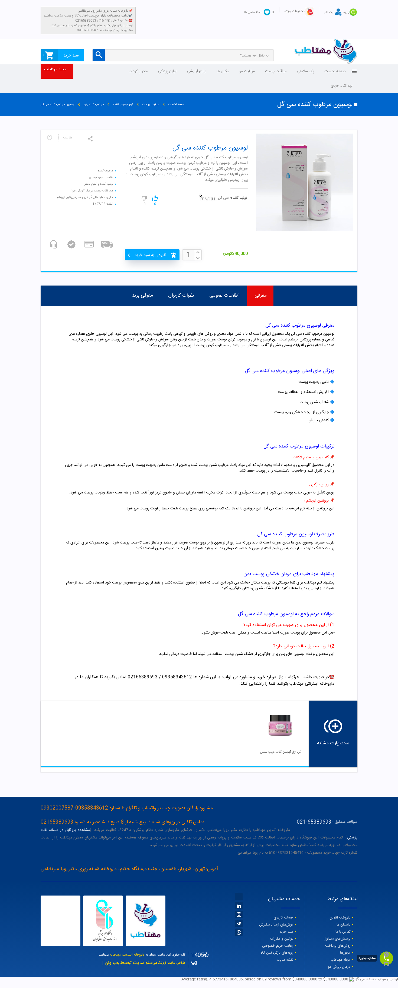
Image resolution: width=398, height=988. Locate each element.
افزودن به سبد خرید (150, 255)
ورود (346, 12)
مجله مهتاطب (55, 69)
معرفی (261, 295)
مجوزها (345, 953)
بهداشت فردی (341, 85)
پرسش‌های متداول (337, 938)
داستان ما (344, 924)
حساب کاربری (283, 917)
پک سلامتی (305, 71)
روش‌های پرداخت (338, 946)
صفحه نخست (335, 71)
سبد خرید (286, 931)
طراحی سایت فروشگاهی (169, 963)
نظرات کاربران (181, 295)
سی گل (223, 198)
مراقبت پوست (275, 71)
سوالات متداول (346, 822)
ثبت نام (329, 12)
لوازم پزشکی (167, 71)
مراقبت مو (247, 71)
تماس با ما (343, 931)
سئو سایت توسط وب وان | (127, 963)
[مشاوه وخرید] (386, 958)
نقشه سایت (285, 960)
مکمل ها (223, 71)
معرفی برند (142, 295)
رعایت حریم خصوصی (277, 946)
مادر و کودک (138, 71)
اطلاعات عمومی (224, 295)
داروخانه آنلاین (340, 917)
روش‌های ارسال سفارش (276, 924)
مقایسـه (67, 138)
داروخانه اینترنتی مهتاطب (127, 954)
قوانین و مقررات (281, 938)
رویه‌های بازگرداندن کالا (277, 953)
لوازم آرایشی (196, 71)
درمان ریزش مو (339, 967)
